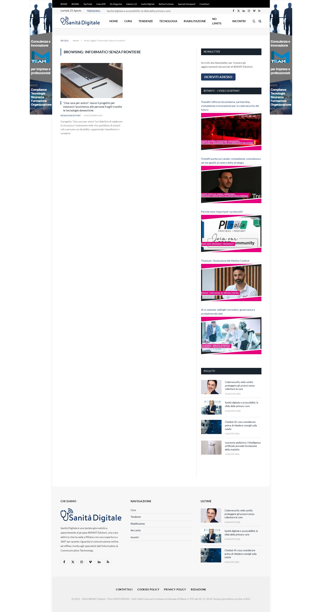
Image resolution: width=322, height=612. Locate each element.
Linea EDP (101, 4)
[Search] (259, 21)
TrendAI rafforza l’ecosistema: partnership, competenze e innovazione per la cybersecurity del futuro (230, 105)
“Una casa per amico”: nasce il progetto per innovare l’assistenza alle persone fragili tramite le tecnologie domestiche (92, 106)
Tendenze (145, 21)
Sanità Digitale (147, 4)
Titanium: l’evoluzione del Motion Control (225, 260)
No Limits (216, 21)
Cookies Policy (148, 589)
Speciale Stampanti (186, 4)
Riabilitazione (195, 21)
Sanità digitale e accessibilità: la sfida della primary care (139, 10)
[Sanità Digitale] (80, 21)
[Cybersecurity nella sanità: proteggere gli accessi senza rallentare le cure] (211, 387)
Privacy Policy (175, 589)
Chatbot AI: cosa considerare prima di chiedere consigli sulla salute (241, 425)
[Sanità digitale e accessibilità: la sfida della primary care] (211, 407)
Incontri (239, 21)
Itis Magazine (116, 4)
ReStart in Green (166, 4)
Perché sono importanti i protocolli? (222, 211)
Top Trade (87, 4)
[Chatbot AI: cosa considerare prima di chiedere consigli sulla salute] (211, 427)
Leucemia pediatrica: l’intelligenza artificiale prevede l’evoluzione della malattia (243, 446)
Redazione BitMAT (71, 115)
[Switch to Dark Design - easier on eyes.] (254, 21)
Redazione (198, 589)
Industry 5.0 (131, 4)
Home (113, 21)
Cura (128, 21)
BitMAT (64, 4)
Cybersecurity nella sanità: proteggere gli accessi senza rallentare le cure (240, 385)
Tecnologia (168, 21)
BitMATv (75, 4)
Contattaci (204, 4)
